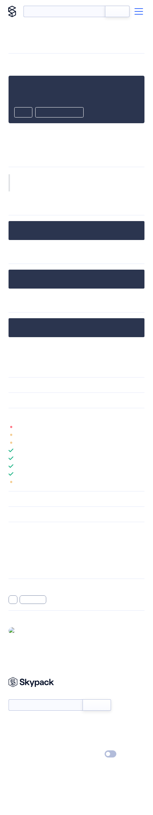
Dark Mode (89, 754)
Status (85, 723)
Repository (20, 568)
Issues (15, 559)
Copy (23, 113)
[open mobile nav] (138, 11)
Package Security (27, 540)
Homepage (21, 549)
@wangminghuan (37, 630)
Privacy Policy (23, 754)
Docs (14, 723)
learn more (60, 415)
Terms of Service (96, 744)
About (15, 733)
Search (117, 11)
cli (13, 599)
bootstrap (33, 599)
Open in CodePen (59, 113)
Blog (83, 733)
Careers (17, 744)
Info (140, 427)
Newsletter (20, 695)
